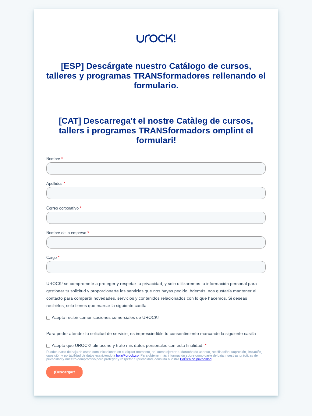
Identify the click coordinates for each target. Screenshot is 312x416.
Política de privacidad (195, 359)
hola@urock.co (127, 355)
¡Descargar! (64, 372)
